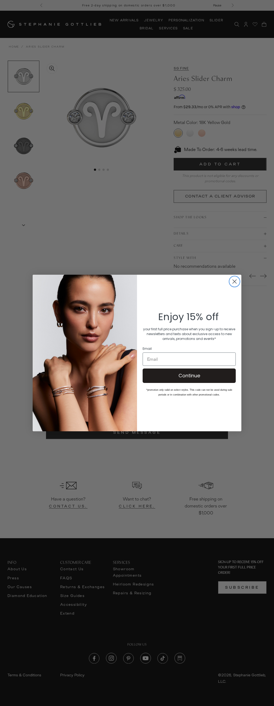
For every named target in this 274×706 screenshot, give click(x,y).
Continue (189, 375)
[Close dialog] (234, 281)
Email (147, 349)
